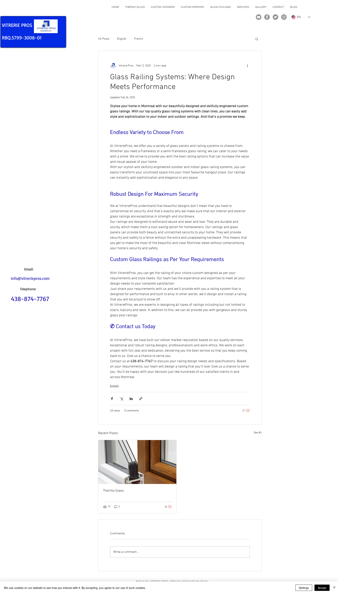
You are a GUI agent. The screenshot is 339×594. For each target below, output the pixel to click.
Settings (304, 588)
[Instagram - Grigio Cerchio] (284, 17)
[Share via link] (141, 398)
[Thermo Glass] (137, 462)
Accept (322, 588)
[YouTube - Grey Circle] (258, 17)
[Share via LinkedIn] (131, 398)
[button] (257, 38)
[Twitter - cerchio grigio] (275, 17)
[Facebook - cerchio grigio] (267, 17)
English (121, 39)
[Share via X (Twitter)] (121, 398)
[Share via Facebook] (112, 398)
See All (258, 432)
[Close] (334, 588)
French (138, 39)
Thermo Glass (113, 491)
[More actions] (247, 65)
